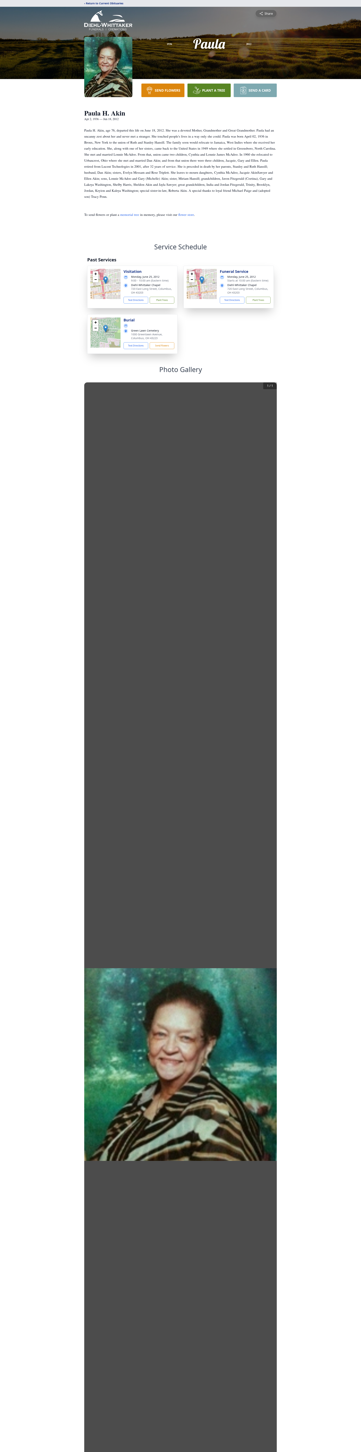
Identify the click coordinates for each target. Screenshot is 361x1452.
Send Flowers (162, 345)
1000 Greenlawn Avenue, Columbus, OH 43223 (146, 336)
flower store (186, 214)
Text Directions (136, 300)
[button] (105, 280)
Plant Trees (162, 300)
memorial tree (129, 214)
